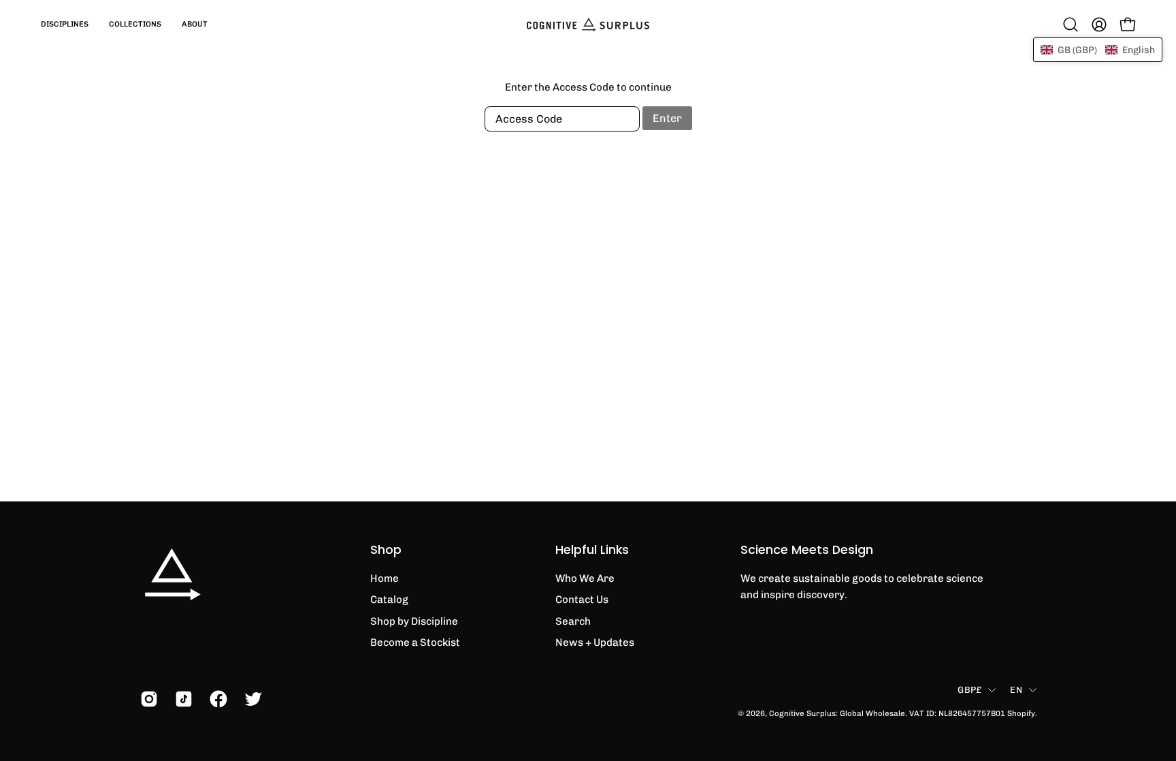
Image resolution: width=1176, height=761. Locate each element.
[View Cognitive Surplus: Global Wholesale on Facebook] (216, 699)
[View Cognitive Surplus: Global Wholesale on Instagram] (147, 699)
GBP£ (969, 689)
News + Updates (594, 642)
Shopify (1021, 713)
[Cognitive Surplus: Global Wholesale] (588, 24)
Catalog (389, 599)
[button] (65, 24)
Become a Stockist (415, 642)
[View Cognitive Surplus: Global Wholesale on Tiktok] (182, 699)
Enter (667, 118)
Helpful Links (592, 549)
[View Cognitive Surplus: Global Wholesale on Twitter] (251, 699)
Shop (386, 549)
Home (384, 578)
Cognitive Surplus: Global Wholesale (837, 713)
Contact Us (581, 599)
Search (573, 621)
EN (1016, 689)
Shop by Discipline (414, 621)
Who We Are (585, 578)
